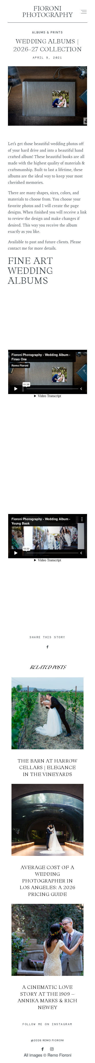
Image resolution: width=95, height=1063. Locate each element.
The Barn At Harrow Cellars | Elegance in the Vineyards (47, 727)
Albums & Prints (47, 32)
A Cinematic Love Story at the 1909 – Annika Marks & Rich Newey (47, 957)
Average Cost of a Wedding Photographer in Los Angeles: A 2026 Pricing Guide (47, 840)
